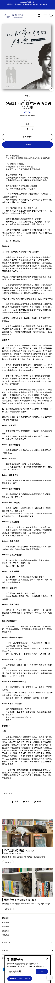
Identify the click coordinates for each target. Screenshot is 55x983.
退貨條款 (5, 927)
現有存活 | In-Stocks (20, 978)
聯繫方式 (5, 950)
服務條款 (5, 922)
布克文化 (27, 100)
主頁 (27, 96)
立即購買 (27, 144)
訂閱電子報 (6, 943)
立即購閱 (8, 862)
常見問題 (5, 918)
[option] (27, 3)
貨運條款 (5, 931)
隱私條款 (5, 935)
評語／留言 (8, 793)
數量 (27, 124)
